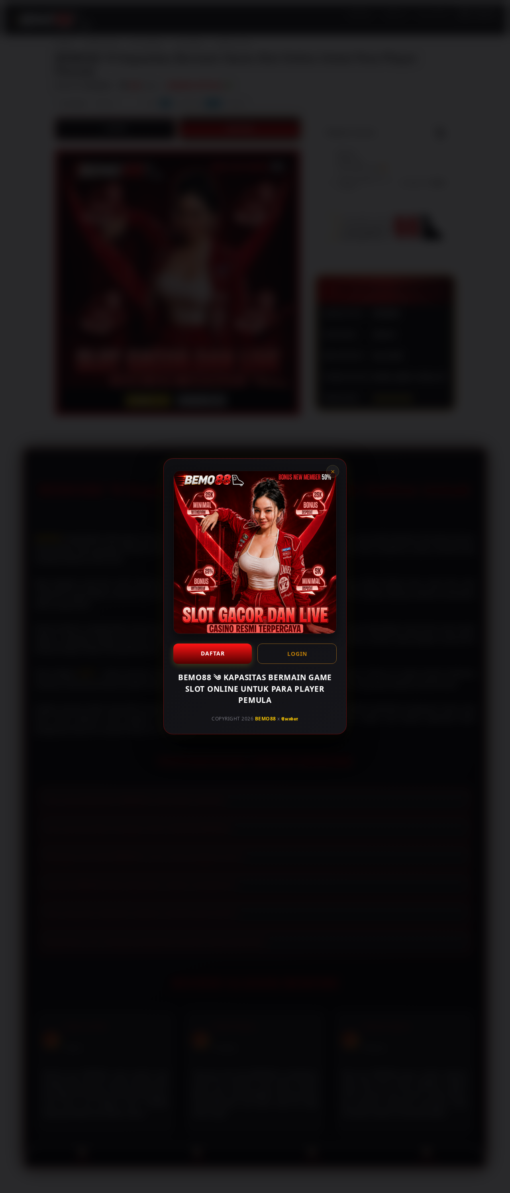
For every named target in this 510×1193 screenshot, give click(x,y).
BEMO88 (265, 718)
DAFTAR (213, 653)
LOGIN (297, 653)
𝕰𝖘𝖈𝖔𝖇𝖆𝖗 (289, 718)
